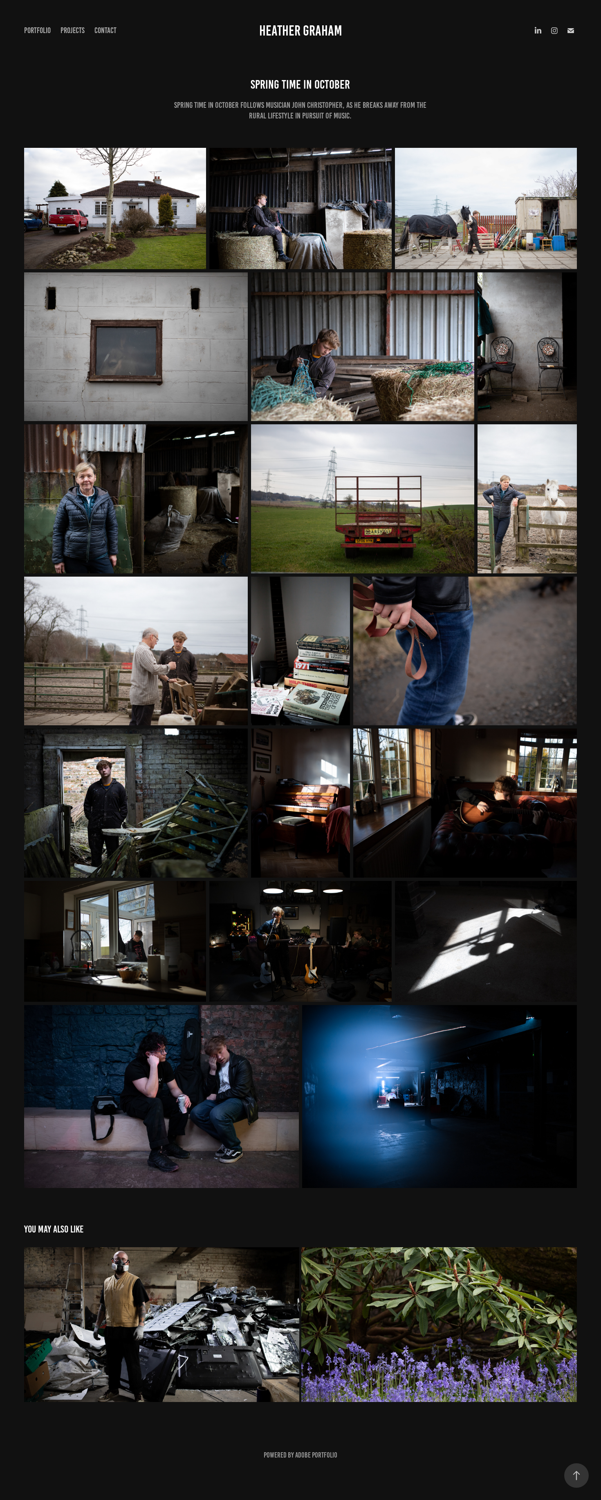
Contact (105, 30)
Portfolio (37, 30)
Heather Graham (300, 30)
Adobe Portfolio (316, 1455)
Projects (73, 30)
